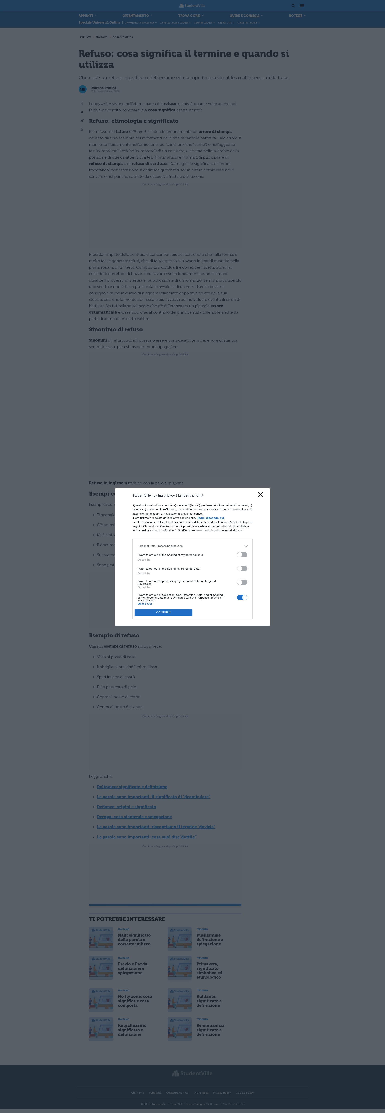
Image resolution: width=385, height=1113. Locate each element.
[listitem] (192, 546)
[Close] (262, 496)
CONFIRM (163, 612)
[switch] (242, 554)
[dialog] (192, 556)
